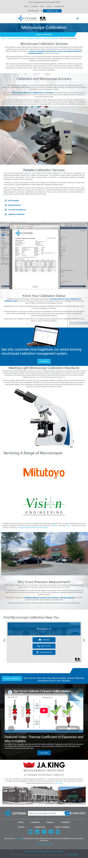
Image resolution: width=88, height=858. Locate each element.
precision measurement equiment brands (33, 527)
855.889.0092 (33, 11)
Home (3, 38)
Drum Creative (73, 855)
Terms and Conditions (43, 851)
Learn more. (58, 783)
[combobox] (46, 813)
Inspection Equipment (51, 38)
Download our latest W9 (44, 844)
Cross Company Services (15, 38)
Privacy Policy (30, 851)
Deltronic (54, 525)
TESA (68, 525)
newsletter (19, 838)
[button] (77, 18)
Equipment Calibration (34, 38)
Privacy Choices (57, 851)
